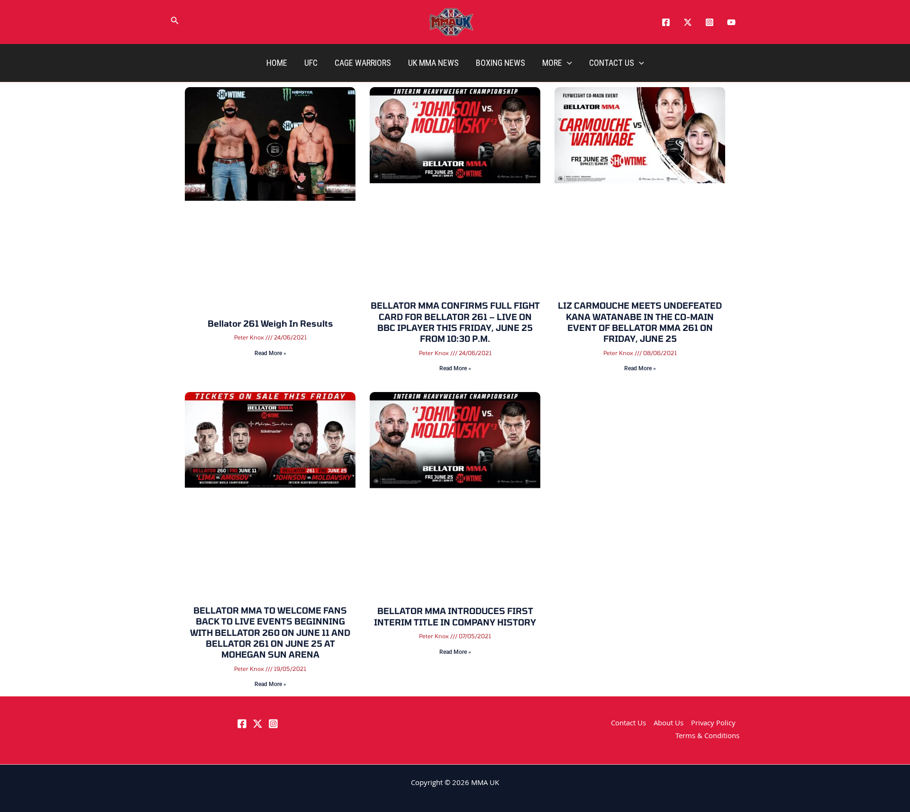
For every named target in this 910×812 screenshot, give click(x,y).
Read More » (270, 353)
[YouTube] (731, 22)
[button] (175, 22)
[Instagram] (709, 22)
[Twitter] (688, 22)
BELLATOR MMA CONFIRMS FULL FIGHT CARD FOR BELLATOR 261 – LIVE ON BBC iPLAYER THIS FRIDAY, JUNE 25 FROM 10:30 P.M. (455, 322)
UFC (311, 63)
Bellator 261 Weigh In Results (270, 323)
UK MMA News (433, 63)
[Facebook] (666, 22)
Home (276, 63)
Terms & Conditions (707, 737)
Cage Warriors (363, 63)
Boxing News (500, 63)
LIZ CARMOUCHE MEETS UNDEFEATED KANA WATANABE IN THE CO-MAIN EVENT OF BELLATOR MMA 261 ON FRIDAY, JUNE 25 (640, 322)
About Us (668, 724)
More (552, 63)
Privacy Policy (713, 724)
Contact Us (611, 63)
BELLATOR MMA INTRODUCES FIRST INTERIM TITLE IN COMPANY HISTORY (455, 616)
